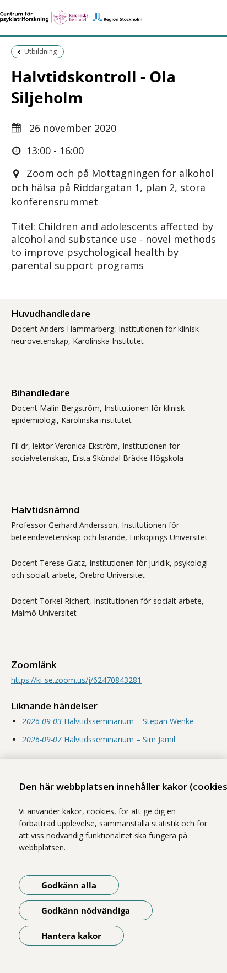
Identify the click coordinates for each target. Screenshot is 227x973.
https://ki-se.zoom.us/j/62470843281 (76, 680)
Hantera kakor (71, 935)
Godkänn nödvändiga (85, 910)
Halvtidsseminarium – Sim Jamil (98, 739)
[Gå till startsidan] (113, 17)
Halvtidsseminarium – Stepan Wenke (108, 721)
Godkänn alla (68, 885)
